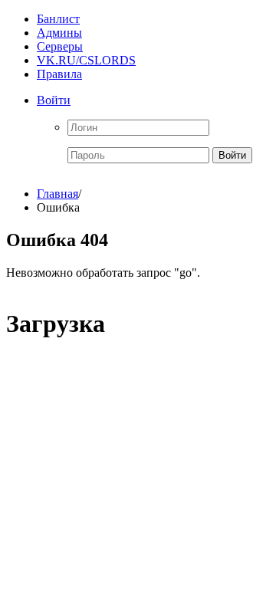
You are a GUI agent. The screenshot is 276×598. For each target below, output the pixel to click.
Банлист (58, 18)
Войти (54, 100)
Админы (59, 32)
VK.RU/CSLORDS (86, 60)
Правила (59, 73)
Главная (57, 193)
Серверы (60, 46)
